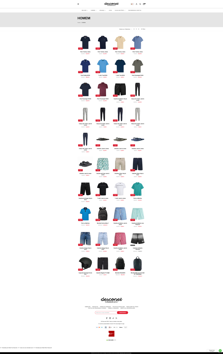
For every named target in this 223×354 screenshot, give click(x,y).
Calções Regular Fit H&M (102, 273)
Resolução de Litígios (132, 306)
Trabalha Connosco (105, 306)
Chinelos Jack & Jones (103, 148)
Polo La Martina (138, 198)
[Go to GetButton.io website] (220, 352)
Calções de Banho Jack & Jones (120, 224)
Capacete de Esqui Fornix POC (85, 273)
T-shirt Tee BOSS (102, 75)
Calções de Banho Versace (137, 248)
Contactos (95, 306)
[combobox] (125, 29)
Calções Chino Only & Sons (120, 174)
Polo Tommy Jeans (85, 51)
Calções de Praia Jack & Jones (102, 174)
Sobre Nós (87, 306)
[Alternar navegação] (78, 4)
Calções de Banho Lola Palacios (138, 224)
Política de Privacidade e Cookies (97, 308)
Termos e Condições (113, 308)
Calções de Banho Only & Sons (120, 99)
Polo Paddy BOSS (85, 75)
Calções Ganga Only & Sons (85, 248)
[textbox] (124, 29)
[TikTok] (113, 318)
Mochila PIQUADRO (120, 273)
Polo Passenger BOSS (137, 75)
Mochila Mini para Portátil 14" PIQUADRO (137, 273)
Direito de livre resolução (127, 308)
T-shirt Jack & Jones (102, 198)
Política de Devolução (119, 306)
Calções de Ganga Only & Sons (85, 199)
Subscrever (122, 312)
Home (79, 22)
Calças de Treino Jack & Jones (137, 99)
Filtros (143, 29)
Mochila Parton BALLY (103, 223)
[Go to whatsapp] (220, 350)
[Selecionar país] (132, 4)
